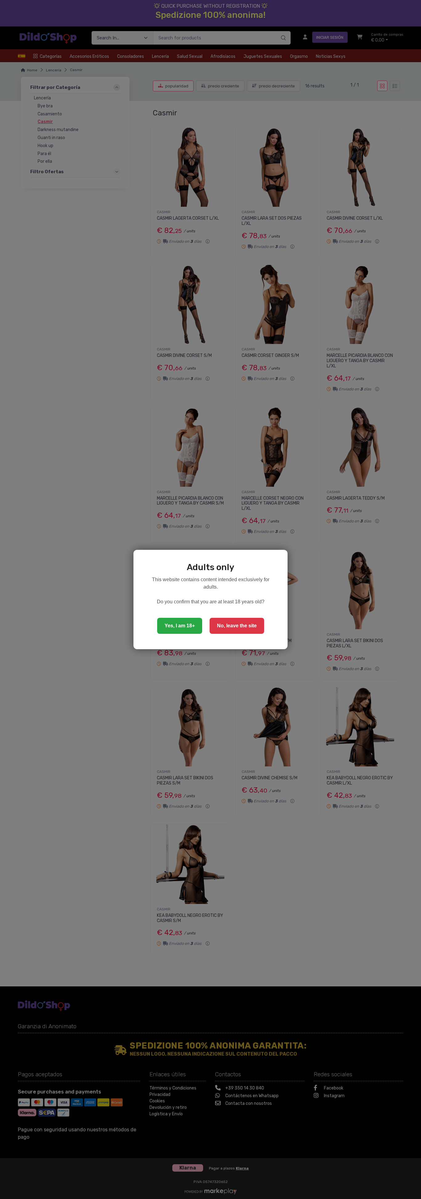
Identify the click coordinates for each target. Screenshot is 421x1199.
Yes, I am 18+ (180, 625)
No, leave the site (237, 625)
